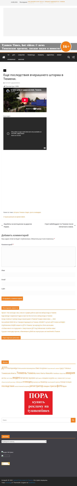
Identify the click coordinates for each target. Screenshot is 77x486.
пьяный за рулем (24, 386)
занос (55, 378)
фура (64, 386)
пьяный (17, 386)
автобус (4, 378)
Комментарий (7, 244)
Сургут (62, 368)
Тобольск (68, 368)
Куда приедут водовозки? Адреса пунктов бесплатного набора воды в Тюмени (27, 316)
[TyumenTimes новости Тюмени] (4, 57)
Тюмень (22, 373)
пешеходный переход (53, 382)
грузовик (31, 378)
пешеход (43, 382)
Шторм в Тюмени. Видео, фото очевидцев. (27, 212)
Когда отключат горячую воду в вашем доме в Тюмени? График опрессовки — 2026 (29, 319)
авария (70, 373)
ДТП (13, 55)
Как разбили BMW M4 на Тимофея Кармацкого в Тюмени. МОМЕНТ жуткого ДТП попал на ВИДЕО (46, 3)
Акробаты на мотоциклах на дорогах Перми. (18, 225)
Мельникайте (22, 368)
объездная (19, 382)
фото (59, 386)
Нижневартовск (31, 368)
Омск (37, 368)
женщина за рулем (48, 378)
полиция (68, 382)
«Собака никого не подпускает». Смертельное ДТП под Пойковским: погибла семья (28, 328)
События (21, 55)
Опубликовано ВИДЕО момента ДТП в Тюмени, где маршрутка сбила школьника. (28, 325)
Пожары (41, 55)
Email (3, 280)
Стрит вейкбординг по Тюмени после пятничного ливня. (59, 225)
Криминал (11, 59)
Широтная (62, 373)
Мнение (21, 59)
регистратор (36, 385)
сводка (46, 386)
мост (63, 378)
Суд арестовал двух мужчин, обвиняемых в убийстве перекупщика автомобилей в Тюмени (31, 331)
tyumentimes (16, 83)
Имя (3, 270)
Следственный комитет (53, 368)
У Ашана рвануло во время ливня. (14, 217)
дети (37, 378)
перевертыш (36, 382)
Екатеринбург (13, 368)
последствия (8, 386)
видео (16, 377)
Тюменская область (9, 373)
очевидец (27, 381)
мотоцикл (68, 378)
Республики (43, 368)
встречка (24, 378)
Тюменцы (31, 55)
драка (40, 378)
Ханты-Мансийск (47, 373)
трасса (53, 386)
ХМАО (38, 373)
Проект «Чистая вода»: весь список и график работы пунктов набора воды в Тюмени (29, 313)
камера (60, 378)
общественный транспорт (9, 382)
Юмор (59, 55)
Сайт (3, 289)
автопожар (9, 378)
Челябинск (56, 373)
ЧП (8, 55)
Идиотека (50, 55)
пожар (62, 382)
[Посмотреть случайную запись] (73, 57)
